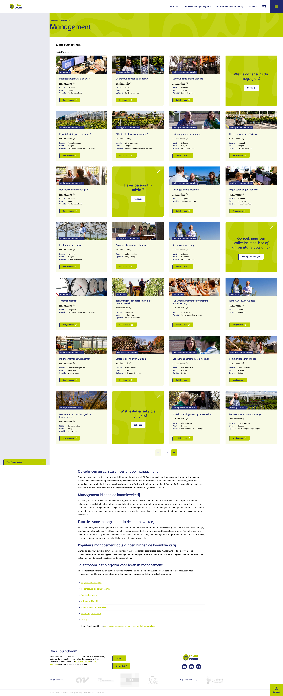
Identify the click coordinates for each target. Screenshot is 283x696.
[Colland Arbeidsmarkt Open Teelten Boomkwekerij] (215, 680)
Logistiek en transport (91, 583)
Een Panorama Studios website (95, 693)
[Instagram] (191, 666)
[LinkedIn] (184, 666)
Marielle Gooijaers (82, 662)
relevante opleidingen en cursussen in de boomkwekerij (129, 626)
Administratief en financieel (94, 607)
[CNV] (82, 680)
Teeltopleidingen (89, 595)
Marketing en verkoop (91, 613)
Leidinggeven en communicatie (95, 589)
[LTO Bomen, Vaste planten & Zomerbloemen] (129, 680)
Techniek (85, 620)
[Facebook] (198, 666)
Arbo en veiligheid (89, 601)
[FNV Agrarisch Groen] (106, 680)
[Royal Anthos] (153, 680)
